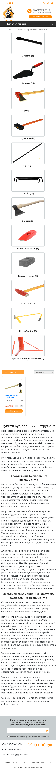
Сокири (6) (28, 221)
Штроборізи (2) (28, 331)
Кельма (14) (28, 83)
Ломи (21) (28, 166)
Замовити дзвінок (40, 17)
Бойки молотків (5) (28, 248)
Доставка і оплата (11, 762)
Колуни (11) (28, 111)
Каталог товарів (24, 30)
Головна (12, 30)
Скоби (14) (28, 193)
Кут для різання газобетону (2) (28, 360)
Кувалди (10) (28, 138)
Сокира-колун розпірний (11, 396)
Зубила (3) (28, 56)
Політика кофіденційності (33, 762)
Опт (50, 762)
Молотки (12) (28, 303)
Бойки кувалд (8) (28, 276)
